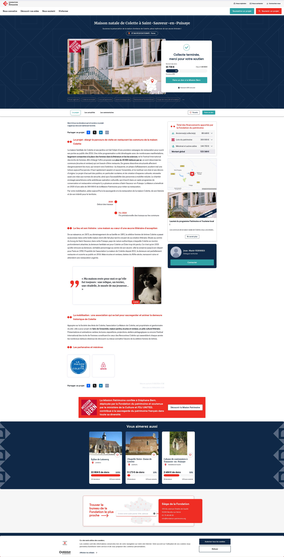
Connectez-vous (274, 4)
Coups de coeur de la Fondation (168, 100)
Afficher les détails (87, 553)
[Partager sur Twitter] (94, 132)
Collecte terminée (89, 100)
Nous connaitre (10, 11)
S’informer (63, 11)
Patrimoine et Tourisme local (143, 100)
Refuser (215, 549)
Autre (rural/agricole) (123, 100)
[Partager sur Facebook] (88, 132)
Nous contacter (257, 4)
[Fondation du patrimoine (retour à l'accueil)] (10, 3)
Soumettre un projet (242, 11)
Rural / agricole (73, 100)
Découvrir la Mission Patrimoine (185, 407)
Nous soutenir (48, 11)
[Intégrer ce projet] (107, 132)
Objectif (201, 67)
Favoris (195, 112)
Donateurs (170, 74)
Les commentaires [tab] (107, 112)
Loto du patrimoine (105, 100)
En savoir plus (192, 237)
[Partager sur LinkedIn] (101, 132)
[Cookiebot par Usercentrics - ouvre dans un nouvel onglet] (65, 552)
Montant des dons (171, 64)
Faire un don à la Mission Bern (186, 80)
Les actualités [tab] (90, 112)
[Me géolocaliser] (154, 513)
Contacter (192, 262)
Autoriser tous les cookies (215, 542)
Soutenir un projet (270, 11)
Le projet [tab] (75, 112)
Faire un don (208, 112)
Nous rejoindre (241, 4)
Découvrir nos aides (30, 11)
